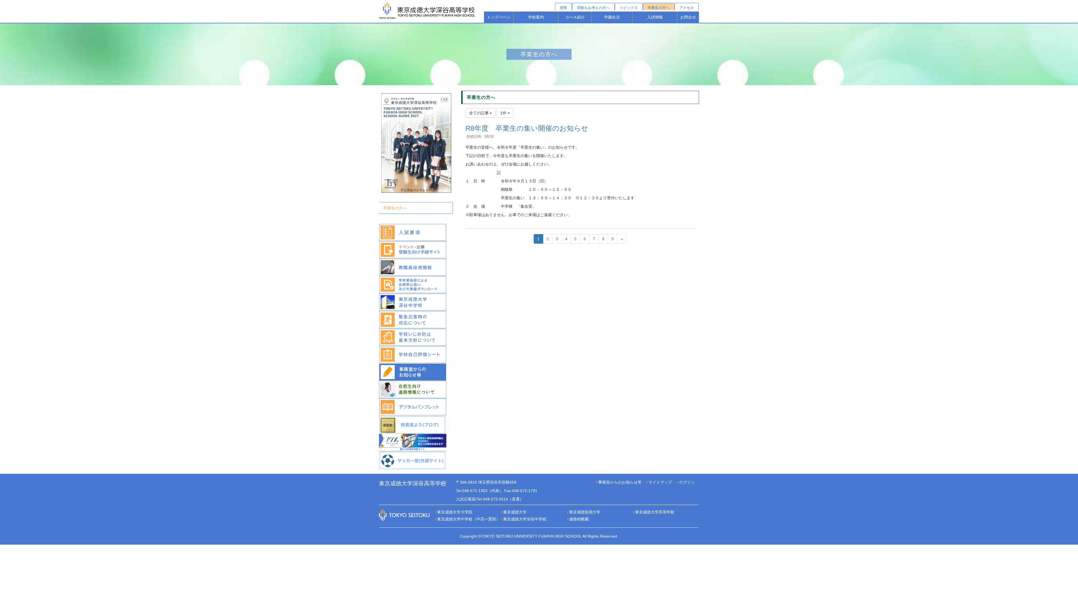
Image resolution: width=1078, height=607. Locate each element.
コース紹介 (575, 17)
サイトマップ (660, 482)
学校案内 (536, 17)
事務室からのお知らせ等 (619, 482)
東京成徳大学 (515, 512)
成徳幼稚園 (579, 519)
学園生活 (612, 17)
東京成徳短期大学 (584, 512)
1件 (504, 113)
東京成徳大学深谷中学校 (524, 519)
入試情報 (655, 17)
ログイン (687, 482)
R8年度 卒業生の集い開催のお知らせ (526, 128)
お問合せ (688, 17)
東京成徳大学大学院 (454, 512)
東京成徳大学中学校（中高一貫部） (468, 519)
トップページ (498, 17)
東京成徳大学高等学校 (654, 512)
